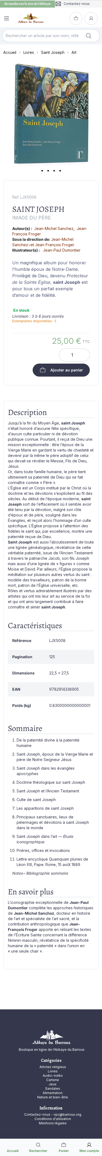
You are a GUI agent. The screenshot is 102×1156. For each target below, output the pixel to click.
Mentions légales (53, 1123)
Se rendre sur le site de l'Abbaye (27, 3)
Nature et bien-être (52, 1097)
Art (74, 52)
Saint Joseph (52, 52)
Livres (28, 52)
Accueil (9, 52)
